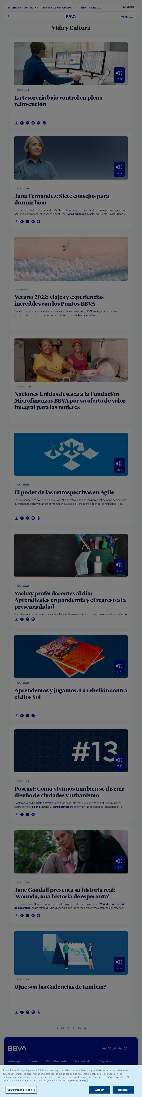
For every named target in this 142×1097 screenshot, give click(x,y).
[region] (71, 1081)
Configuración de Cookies (21, 1090)
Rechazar (123, 1090)
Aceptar (99, 1090)
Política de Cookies (77, 1080)
